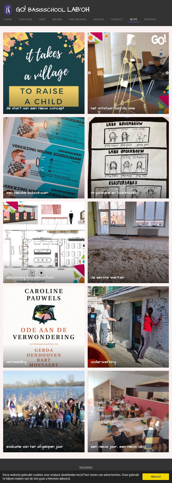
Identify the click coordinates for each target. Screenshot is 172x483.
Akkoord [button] (156, 476)
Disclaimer (86, 467)
